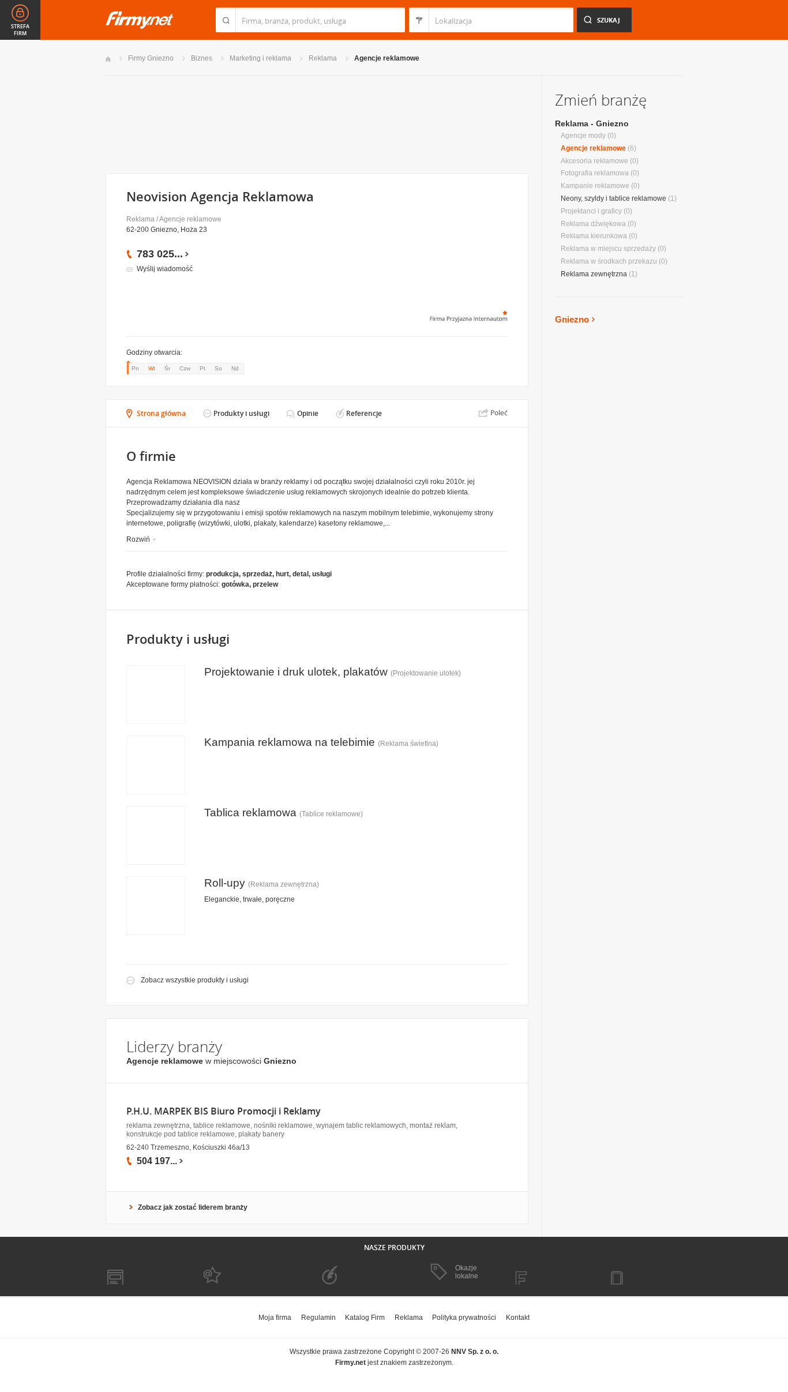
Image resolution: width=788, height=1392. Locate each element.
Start (108, 59)
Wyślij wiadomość (165, 269)
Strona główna (161, 413)
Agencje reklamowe (386, 58)
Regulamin (318, 1318)
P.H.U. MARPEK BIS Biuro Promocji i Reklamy (223, 1111)
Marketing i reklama (260, 58)
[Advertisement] (316, 123)
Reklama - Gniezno (592, 123)
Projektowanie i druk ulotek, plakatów (296, 672)
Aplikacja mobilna (643, 1273)
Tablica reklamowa (250, 812)
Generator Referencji (345, 1273)
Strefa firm (20, 30)
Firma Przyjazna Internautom (237, 1273)
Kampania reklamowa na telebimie (289, 742)
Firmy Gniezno (151, 58)
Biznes (201, 58)
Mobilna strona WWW (139, 1273)
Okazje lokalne (466, 1272)
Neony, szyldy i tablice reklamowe (613, 198)
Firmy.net (140, 20)
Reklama (323, 58)
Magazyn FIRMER (549, 1273)
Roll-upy (224, 883)
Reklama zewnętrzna (594, 274)
